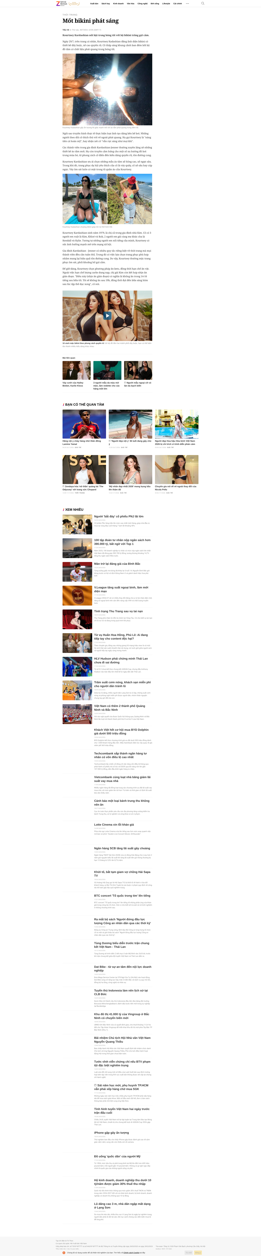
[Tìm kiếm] (203, 3)
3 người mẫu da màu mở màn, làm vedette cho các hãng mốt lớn (106, 386)
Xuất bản (94, 3)
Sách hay (106, 3)
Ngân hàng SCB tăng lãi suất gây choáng (122, 848)
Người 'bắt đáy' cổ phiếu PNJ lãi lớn (119, 516)
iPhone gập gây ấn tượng (111, 1132)
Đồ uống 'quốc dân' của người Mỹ (117, 1156)
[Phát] (107, 316)
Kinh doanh (118, 3)
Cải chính (177, 3)
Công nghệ (142, 3)
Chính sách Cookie (131, 1253)
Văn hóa (130, 3)
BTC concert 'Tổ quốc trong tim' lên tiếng (122, 895)
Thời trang (70, 15)
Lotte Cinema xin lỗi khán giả (114, 824)
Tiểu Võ (66, 30)
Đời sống (155, 3)
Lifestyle (166, 3)
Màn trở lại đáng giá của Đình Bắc (117, 563)
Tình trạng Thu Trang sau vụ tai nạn (118, 611)
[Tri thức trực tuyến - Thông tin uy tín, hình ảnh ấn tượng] (68, 3)
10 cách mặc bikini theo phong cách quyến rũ (83, 343)
